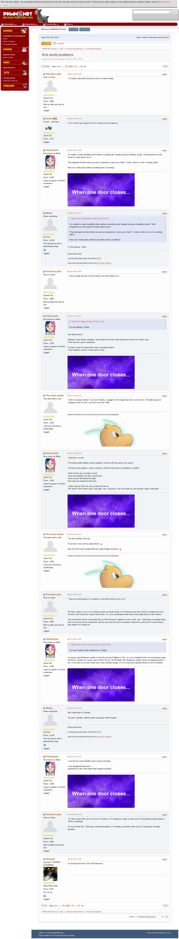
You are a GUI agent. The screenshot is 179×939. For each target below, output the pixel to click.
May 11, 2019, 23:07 (74, 316)
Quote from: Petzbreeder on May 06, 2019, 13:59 (90, 219)
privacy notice (164, 2)
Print (165, 66)
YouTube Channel (104, 263)
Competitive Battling (10, 44)
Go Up (44, 906)
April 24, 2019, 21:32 (75, 118)
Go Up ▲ (168, 933)
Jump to (132, 916)
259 (66, 66)
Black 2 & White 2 (9, 41)
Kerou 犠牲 (51, 118)
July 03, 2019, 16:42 (74, 859)
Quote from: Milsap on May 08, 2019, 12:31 (88, 322)
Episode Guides (9, 54)
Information (9, 24)
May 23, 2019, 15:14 (74, 708)
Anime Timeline (8, 57)
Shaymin (50, 859)
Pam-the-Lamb (53, 74)
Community (51, 24)
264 (81, 66)
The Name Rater (9, 78)
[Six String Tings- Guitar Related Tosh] (45, 250)
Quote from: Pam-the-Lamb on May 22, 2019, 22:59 (91, 645)
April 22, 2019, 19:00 (75, 74)
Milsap (49, 213)
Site (68, 24)
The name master (55, 395)
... (63, 66)
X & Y (5, 39)
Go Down (45, 66)
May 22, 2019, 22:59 (74, 594)
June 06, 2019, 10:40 (75, 814)
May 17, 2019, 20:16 (74, 395)
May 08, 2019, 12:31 (74, 213)
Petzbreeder (52, 150)
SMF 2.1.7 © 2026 (45, 933)
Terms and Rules (157, 933)
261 (75, 66)
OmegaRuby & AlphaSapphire (14, 36)
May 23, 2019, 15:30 (74, 756)
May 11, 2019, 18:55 (74, 271)
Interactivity (30, 24)
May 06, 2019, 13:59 (74, 150)
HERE (98, 258)
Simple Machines (58, 933)
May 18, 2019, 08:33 (74, 534)
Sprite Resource (9, 67)
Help (148, 933)
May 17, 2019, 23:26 (74, 453)
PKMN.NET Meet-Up (10, 81)
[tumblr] (45, 896)
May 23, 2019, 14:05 (74, 639)
